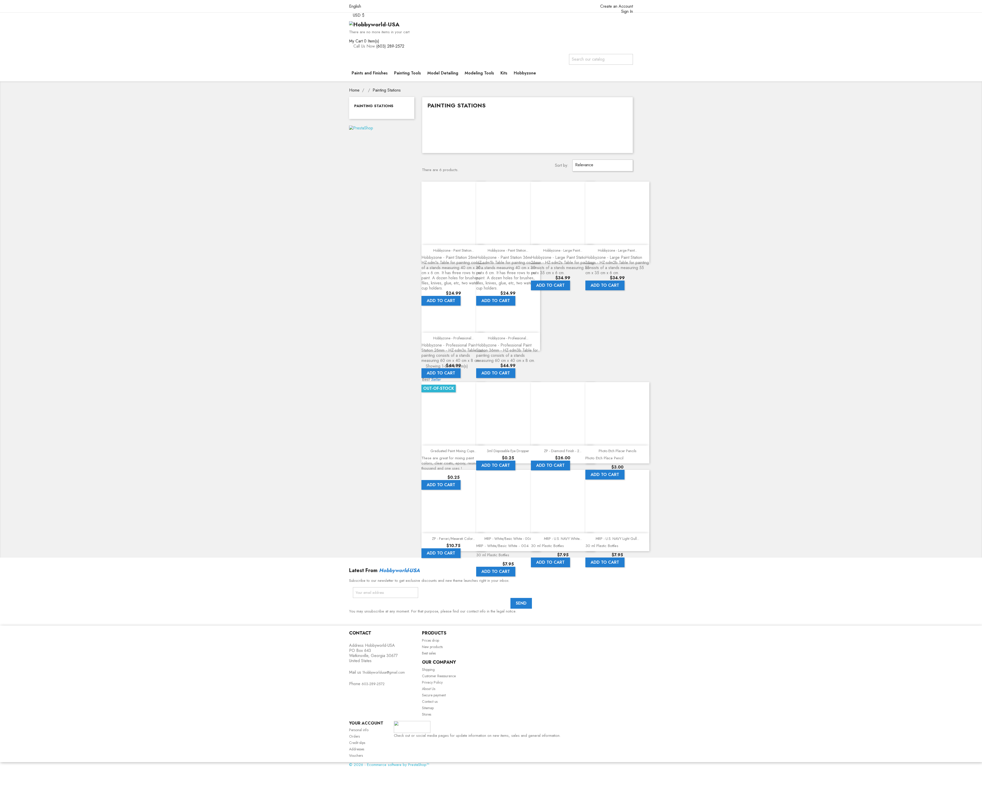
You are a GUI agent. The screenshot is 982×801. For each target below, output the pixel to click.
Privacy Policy (432, 682)
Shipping (428, 669)
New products (432, 646)
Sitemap (428, 707)
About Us (428, 688)
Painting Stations (373, 106)
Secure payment (434, 695)
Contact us (430, 701)
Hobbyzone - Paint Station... (453, 250)
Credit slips (357, 742)
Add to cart (441, 301)
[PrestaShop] (361, 128)
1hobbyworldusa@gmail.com (383, 672)
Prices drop (430, 640)
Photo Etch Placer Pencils (617, 450)
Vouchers (356, 755)
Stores (426, 714)
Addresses (356, 749)
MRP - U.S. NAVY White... (563, 538)
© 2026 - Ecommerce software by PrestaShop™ (389, 764)
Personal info (359, 729)
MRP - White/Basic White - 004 (508, 538)
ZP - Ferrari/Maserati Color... (453, 538)
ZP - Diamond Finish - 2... (563, 450)
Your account (366, 723)
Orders (354, 736)
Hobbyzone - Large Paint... (562, 250)
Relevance (602, 165)
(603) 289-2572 (390, 46)
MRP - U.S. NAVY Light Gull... (617, 538)
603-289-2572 (373, 683)
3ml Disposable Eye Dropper (508, 450)
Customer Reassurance (439, 675)
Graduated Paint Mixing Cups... (453, 450)
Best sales (429, 653)
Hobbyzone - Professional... (453, 338)
